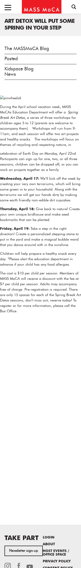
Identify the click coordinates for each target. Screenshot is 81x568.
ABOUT (49, 544)
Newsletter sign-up (23, 551)
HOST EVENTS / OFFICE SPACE (56, 553)
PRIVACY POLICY (57, 561)
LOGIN (48, 537)
